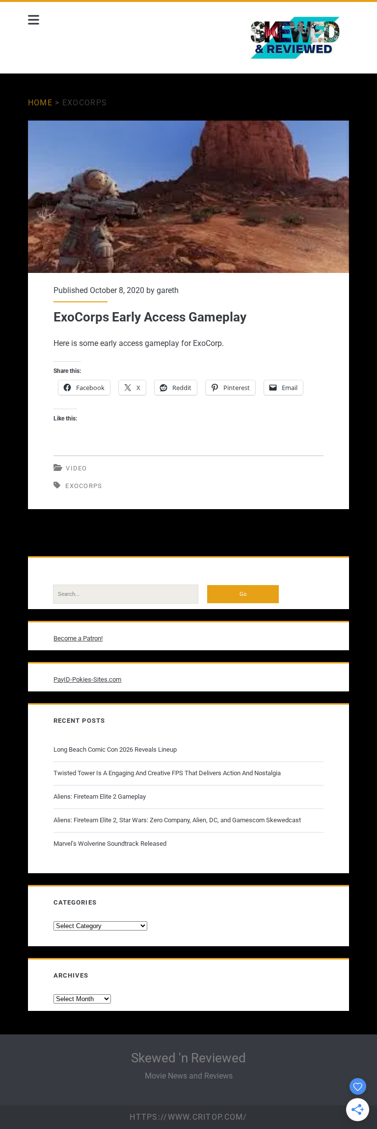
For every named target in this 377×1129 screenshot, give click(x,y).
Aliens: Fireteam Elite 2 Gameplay (100, 796)
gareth (168, 290)
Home (40, 102)
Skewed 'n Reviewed (188, 1058)
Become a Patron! (78, 638)
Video (76, 468)
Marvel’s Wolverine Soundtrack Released (110, 843)
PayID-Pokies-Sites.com (87, 679)
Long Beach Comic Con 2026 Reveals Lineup (115, 749)
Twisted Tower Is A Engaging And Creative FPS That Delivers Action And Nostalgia (167, 773)
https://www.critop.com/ (188, 1117)
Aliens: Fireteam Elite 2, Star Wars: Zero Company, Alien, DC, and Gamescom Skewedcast (177, 820)
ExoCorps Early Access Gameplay (188, 197)
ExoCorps (83, 486)
